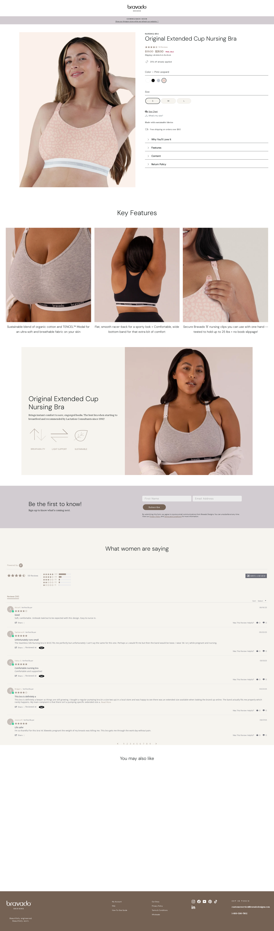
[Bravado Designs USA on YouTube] (204, 901)
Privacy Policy (157, 906)
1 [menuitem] (123, 743)
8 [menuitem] (146, 743)
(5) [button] (56, 579)
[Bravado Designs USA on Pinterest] (210, 901)
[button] (256, 576)
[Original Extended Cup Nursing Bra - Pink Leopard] (45, 870)
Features (156, 147)
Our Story (155, 902)
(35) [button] (56, 574)
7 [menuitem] (143, 743)
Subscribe (154, 507)
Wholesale (156, 914)
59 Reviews (163, 47)
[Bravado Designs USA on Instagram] (193, 901)
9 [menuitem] (150, 743)
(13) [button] (56, 577)
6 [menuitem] (140, 743)
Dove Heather (158, 80)
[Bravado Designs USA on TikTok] (215, 901)
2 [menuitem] (127, 743)
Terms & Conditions (160, 910)
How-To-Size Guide (119, 910)
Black (153, 80)
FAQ (113, 906)
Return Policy (158, 164)
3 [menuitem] (130, 743)
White (148, 80)
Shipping (148, 55)
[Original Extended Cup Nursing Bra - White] (29, 870)
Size (147, 91)
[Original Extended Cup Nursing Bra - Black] (35, 870)
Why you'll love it (161, 139)
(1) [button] (55, 585)
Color (157, 71)
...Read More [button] (105, 702)
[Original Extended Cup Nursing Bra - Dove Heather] (40, 870)
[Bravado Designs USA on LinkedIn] (193, 907)
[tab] (13, 597)
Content (156, 156)
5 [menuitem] (137, 743)
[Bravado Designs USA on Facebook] (199, 901)
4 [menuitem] (133, 743)
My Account (117, 902)
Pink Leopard (164, 80)
